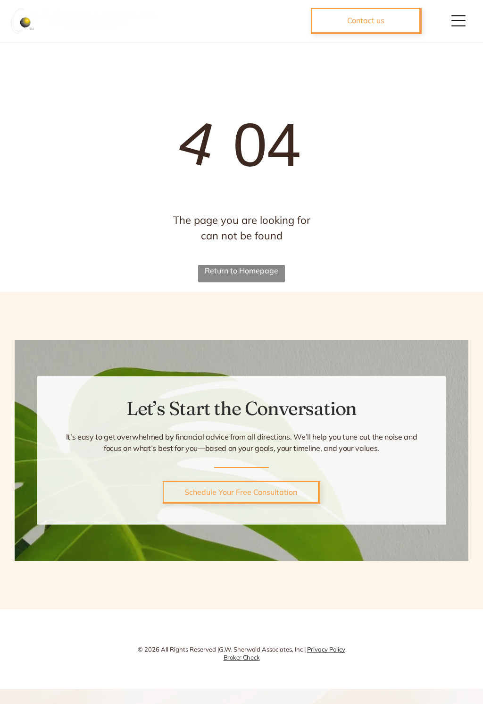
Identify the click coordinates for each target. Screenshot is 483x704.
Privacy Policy (326, 649)
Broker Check (242, 657)
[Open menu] (458, 21)
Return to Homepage (241, 270)
